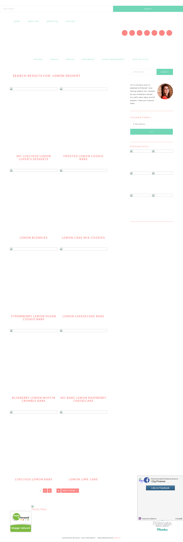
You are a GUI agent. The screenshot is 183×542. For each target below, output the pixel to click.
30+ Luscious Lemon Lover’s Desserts (33, 158)
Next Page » (70, 491)
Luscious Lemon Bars (33, 479)
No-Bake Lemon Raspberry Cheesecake (83, 399)
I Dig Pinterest (37, 39)
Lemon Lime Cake (83, 479)
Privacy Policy (39, 509)
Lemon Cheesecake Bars (83, 316)
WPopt (118, 538)
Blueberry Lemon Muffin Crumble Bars (33, 399)
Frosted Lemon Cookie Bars (83, 158)
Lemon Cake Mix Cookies (83, 237)
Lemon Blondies (34, 237)
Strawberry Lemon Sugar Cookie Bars (33, 318)
